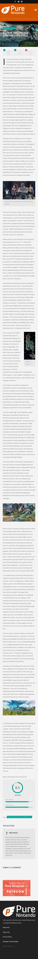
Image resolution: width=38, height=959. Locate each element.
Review (10, 817)
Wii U (13, 28)
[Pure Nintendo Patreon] (16, 888)
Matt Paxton (9, 40)
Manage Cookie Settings (10, 941)
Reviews (7, 28)
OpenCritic (6, 932)
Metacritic (6, 927)
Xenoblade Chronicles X (23, 817)
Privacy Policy (7, 937)
